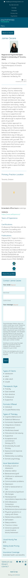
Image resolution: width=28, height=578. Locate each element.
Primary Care (14, 13)
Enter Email (6, 292)
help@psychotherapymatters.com (15, 1)
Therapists (14, 10)
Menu (3, 26)
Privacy (5, 564)
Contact (5, 567)
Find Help (14, 8)
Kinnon (18, 575)
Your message (10, 305)
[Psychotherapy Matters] (14, 20)
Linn (13, 575)
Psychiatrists (14, 16)
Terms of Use (7, 562)
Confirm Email (7, 300)
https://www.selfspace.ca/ (11, 214)
